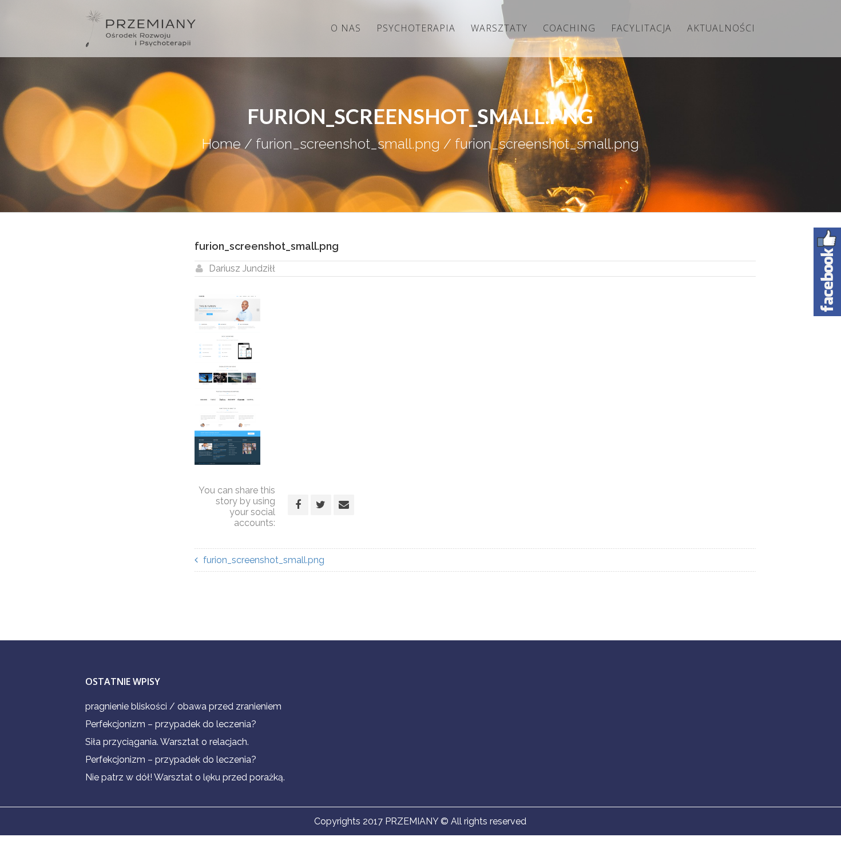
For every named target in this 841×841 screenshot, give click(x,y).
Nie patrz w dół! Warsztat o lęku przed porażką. (185, 777)
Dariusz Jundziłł (242, 268)
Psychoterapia (415, 28)
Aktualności (721, 28)
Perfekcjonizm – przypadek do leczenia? (170, 724)
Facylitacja (641, 28)
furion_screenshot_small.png (348, 143)
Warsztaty (499, 28)
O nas (346, 28)
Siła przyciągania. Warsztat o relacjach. (167, 741)
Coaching (569, 28)
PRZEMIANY (411, 821)
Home (221, 143)
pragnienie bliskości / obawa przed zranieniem (183, 706)
